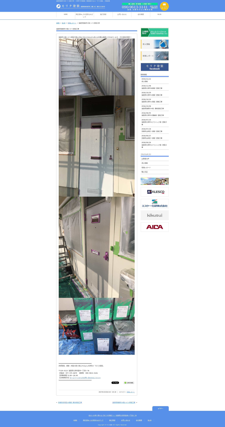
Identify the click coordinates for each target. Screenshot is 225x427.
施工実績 (103, 14)
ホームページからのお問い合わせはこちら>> (85, 378)
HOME (66, 14)
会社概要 (141, 14)
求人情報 (145, 163)
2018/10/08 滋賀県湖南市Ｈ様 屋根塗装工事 (153, 107)
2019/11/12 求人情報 (146, 80)
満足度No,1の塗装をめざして (84, 15)
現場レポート (72, 23)
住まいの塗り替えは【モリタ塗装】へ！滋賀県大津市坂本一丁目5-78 (113, 415)
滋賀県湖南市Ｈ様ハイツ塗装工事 (123, 402)
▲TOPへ (160, 408)
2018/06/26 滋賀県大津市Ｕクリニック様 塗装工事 (154, 145)
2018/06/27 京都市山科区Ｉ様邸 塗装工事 (152, 137)
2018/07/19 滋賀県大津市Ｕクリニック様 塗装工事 (154, 122)
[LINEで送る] (129, 382)
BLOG (159, 14)
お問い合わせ (122, 14)
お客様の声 (145, 159)
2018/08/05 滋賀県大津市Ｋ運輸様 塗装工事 (153, 114)
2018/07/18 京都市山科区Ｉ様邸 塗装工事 (152, 130)
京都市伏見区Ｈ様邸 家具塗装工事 (70, 402)
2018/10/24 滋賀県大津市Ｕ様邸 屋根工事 (152, 100)
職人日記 (145, 172)
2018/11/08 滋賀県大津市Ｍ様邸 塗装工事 (152, 87)
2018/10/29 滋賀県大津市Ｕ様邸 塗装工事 (152, 94)
